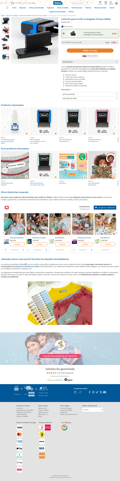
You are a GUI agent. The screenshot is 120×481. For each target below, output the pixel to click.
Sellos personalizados (12, 15)
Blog (40, 416)
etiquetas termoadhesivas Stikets (27, 266)
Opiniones (63, 412)
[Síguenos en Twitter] (101, 392)
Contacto (19, 408)
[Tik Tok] (97, 392)
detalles (33, 3)
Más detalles (65, 89)
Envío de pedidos (66, 410)
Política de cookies (66, 477)
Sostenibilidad (21, 414)
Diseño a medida (22, 416)
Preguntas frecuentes (24, 412)
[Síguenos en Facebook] (89, 392)
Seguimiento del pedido (24, 410)
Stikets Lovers (43, 412)
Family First (42, 408)
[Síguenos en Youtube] (104, 392)
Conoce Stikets (43, 410)
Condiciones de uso (54, 477)
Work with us (42, 414)
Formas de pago (66, 408)
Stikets (3, 15)
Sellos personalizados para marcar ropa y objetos (33, 15)
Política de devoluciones (68, 414)
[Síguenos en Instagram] (93, 392)
